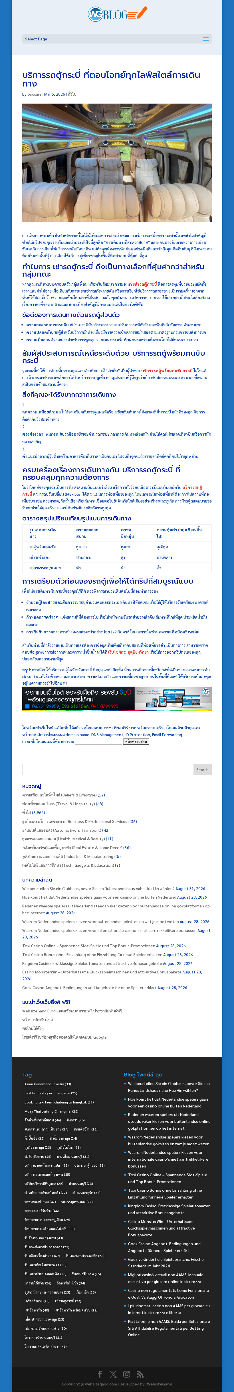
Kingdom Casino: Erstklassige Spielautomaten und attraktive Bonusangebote (92, 963)
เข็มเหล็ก (86, 1292)
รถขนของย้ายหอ (40, 1201)
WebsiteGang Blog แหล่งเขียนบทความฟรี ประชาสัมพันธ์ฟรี (72, 1010)
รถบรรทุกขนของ (77, 1201)
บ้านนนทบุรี (81, 1183)
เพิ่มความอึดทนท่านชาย (46, 1328)
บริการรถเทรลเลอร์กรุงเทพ (47, 1174)
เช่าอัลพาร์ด (37, 1310)
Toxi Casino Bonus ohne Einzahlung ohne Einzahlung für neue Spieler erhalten (92, 954)
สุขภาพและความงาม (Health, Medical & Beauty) (63, 838)
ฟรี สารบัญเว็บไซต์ (37, 1019)
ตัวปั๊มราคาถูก (63, 1138)
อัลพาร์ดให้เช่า (71, 1283)
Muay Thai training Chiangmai (51, 1111)
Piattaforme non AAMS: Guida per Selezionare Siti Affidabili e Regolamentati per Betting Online (169, 1328)
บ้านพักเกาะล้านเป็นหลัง (46, 1192)
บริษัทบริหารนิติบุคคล (44, 1183)
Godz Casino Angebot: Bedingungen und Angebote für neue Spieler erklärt (89, 987)
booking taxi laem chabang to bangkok (59, 1102)
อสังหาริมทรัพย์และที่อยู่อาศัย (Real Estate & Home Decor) (72, 847)
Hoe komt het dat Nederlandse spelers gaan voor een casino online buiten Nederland (99, 896)
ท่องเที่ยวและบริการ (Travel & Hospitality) (58, 803)
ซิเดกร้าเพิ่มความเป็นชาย (46, 1129)
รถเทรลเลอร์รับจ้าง (42, 1210)
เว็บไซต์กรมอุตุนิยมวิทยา (128, 651)
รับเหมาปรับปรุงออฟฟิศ (45, 1274)
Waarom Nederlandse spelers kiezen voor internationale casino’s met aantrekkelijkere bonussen (109, 930)
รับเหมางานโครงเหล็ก (85, 1255)
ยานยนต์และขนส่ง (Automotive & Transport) (61, 830)
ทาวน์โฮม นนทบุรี (73, 1156)
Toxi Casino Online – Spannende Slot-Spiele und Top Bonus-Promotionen (88, 945)
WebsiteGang (159, 1383)
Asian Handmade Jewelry (48, 1084)
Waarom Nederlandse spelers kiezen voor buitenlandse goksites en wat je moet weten (100, 921)
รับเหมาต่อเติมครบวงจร (45, 1265)
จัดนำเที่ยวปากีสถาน (43, 1120)
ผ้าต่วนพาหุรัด (86, 1192)
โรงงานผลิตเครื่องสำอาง (46, 1346)
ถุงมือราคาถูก (38, 1147)
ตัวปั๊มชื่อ (35, 1138)
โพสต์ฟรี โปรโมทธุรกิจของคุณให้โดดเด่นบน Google (64, 1036)
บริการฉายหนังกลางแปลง (47, 1165)
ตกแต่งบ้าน (86, 1129)
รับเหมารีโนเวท (86, 1274)
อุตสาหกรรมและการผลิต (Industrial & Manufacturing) (68, 856)
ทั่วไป (72, 93)
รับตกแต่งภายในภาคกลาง (47, 1247)
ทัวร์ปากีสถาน (38, 1156)
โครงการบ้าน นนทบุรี (43, 1337)
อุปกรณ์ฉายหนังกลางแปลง (47, 1292)
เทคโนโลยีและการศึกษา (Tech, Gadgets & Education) (68, 865)
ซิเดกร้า (75, 1120)
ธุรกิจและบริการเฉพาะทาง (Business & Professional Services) (75, 821)
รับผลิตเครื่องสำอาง (42, 1255)
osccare (34, 93)
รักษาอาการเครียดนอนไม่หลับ (50, 1228)
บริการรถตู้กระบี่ (89, 1165)
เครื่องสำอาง (37, 1301)
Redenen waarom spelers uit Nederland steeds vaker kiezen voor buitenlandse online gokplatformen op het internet (169, 1121)
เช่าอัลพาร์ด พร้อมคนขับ (76, 1310)
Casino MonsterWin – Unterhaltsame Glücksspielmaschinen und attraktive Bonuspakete (101, 971)
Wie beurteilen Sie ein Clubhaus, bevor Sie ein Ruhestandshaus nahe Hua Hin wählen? (98, 888)
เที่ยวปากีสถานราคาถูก (44, 1319)
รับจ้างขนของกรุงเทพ (44, 1237)
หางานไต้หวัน (38, 1283)
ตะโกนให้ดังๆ (33, 1028)
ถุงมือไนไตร (69, 1147)
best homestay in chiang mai (51, 1093)
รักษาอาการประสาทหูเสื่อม (47, 1219)
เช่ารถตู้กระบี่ (68, 1301)
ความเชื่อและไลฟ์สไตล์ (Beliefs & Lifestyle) (59, 794)
